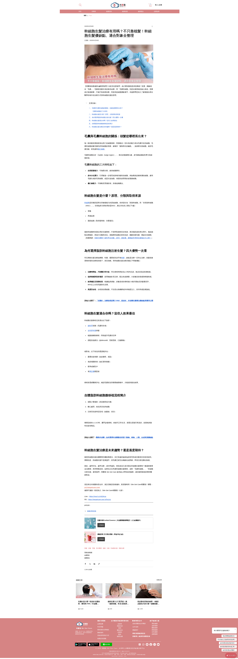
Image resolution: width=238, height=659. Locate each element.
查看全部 (159, 580)
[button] (150, 5)
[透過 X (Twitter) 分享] (90, 564)
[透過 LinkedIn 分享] (94, 564)
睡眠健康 (155, 628)
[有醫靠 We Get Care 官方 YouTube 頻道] (158, 644)
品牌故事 (100, 624)
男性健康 (155, 623)
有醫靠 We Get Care (84, 628)
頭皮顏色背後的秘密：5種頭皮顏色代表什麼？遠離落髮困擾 (148, 603)
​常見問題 (100, 627)
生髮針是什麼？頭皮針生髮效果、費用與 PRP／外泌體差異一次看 (89, 603)
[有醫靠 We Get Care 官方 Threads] (139, 644)
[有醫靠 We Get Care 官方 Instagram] (154, 644)
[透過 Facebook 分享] (85, 564)
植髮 (104, 548)
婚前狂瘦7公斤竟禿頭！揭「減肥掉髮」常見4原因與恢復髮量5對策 (118, 603)
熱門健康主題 (154, 621)
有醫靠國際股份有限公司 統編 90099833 (119, 651)
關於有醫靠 (102, 621)
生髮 (108, 548)
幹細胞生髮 (114, 548)
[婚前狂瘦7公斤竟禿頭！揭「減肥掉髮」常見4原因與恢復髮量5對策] (119, 590)
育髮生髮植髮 (88, 552)
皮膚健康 (155, 634)
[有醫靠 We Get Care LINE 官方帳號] (147, 644)
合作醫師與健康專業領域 (120, 621)
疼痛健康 (155, 630)
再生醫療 (99, 548)
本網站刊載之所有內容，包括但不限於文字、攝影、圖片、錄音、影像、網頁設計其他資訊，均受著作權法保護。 (119, 654)
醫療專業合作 (137, 621)
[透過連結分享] (99, 564)
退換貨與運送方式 (103, 635)
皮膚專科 (87, 555)
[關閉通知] (235, 629)
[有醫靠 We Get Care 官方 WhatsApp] (143, 644)
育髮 (93, 548)
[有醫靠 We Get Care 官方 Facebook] (150, 644)
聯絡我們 (100, 632)
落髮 (85, 548)
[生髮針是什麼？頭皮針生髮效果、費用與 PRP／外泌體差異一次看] (89, 590)
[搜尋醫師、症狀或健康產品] (80, 5)
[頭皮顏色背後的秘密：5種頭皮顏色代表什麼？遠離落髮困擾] (148, 590)
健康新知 (87, 558)
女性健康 (155, 632)
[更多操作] (152, 26)
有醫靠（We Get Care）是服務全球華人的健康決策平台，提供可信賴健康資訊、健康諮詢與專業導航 (84, 633)
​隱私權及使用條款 (103, 629)
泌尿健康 (155, 625)
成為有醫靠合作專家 (139, 623)
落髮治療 (121, 548)
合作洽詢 (135, 627)
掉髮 (89, 548)
